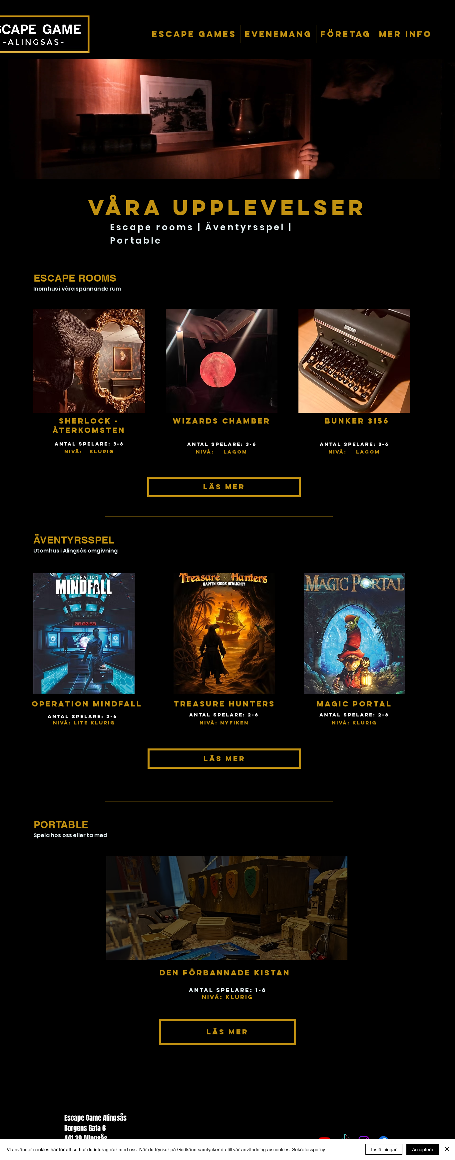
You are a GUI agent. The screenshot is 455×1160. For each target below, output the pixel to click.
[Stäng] (447, 1149)
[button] (194, 34)
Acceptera (422, 1149)
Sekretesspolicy (308, 1149)
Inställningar (384, 1149)
